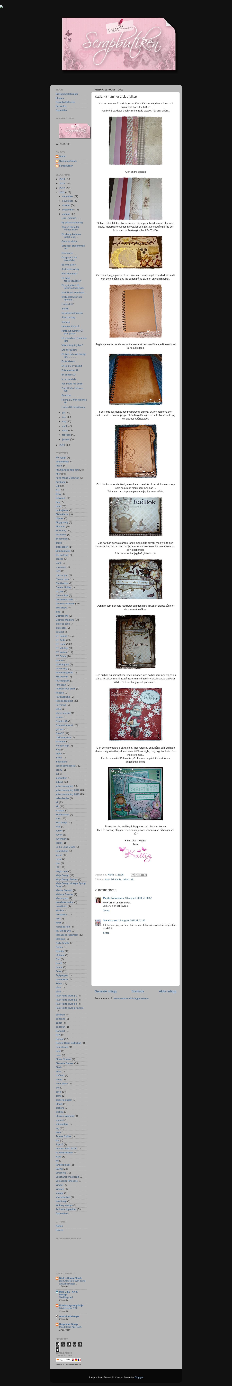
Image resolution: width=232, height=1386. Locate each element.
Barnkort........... (69, 395)
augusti (66, 214)
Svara (106, 910)
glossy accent (63, 713)
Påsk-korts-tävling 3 (66, 1004)
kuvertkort (61, 839)
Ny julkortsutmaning (72, 222)
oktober (66, 205)
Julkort (125, 879)
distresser (61, 628)
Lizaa (58, 859)
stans (58, 1096)
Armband (61, 482)
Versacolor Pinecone (67, 1181)
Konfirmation (62, 814)
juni (64, 417)
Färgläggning (63, 697)
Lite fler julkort (69, 350)
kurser (59, 830)
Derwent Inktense (65, 603)
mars (65, 430)
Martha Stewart (64, 890)
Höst (58, 749)
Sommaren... (68, 253)
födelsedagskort (64, 701)
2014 (62, 179)
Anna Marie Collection (67, 478)
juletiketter (61, 778)
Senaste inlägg (106, 991)
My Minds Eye (63, 931)
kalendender (62, 798)
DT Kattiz (116, 879)
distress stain (63, 624)
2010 (62, 445)
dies (58, 611)
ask (57, 486)
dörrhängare (62, 664)
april (64, 426)
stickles (60, 1112)
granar (59, 717)
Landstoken (62, 851)
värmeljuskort (63, 1197)
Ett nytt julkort (68, 264)
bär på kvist (62, 555)
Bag (58, 502)
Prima (59, 983)
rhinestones (62, 1047)
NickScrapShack (68, 161)
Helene (59, 1230)
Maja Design (62, 875)
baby (58, 494)
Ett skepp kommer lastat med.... (71, 235)
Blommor (60, 526)
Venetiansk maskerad (67, 1177)
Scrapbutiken (66, 166)
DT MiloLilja (62, 648)
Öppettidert (62, 1213)
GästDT (60, 733)
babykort (60, 498)
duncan (60, 660)
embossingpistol (64, 672)
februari (66, 435)
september (68, 209)
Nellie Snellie (62, 943)
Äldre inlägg (167, 991)
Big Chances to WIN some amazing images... (72, 1282)
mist (58, 918)
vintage (60, 1193)
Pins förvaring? (69, 273)
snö (58, 1087)
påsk (58, 991)
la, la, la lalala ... (70, 379)
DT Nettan (61, 652)
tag (57, 1128)
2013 (62, 183)
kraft (58, 826)
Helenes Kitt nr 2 (70, 326)
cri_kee (60, 591)
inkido (59, 757)
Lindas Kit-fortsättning (73, 407)
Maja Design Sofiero (66, 879)
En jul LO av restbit (71, 366)
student (60, 1120)
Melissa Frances (64, 894)
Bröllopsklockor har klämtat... (71, 298)
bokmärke (61, 534)
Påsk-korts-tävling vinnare (70, 1008)
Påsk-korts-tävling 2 (66, 999)
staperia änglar (64, 1100)
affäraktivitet (62, 461)
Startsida (137, 991)
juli (64, 412)
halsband (61, 741)
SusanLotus (110, 920)
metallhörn (61, 906)
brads (59, 543)
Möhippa (60, 939)
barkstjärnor (62, 510)
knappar (60, 810)
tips (57, 1140)
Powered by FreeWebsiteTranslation (68, 1364)
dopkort (60, 632)
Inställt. (65, 308)
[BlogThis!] (136, 875)
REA (58, 1035)
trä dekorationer (64, 1152)
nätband (60, 955)
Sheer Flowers (63, 1059)
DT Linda (61, 644)
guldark (60, 729)
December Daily (64, 599)
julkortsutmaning (64, 786)
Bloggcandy (62, 522)
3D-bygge (61, 457)
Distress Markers (65, 620)
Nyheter (60, 951)
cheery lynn (62, 575)
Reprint (60, 1039)
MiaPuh (60, 910)
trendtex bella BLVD (66, 1148)
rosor (58, 1055)
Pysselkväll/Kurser (65, 102)
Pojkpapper (62, 975)
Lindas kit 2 (67, 304)
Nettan (62, 156)
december (68, 196)
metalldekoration (65, 902)
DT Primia (61, 656)
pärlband (60, 1018)
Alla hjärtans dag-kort (67, 469)
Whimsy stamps (64, 1205)
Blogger (139, 1377)
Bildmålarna (62, 514)
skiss (58, 1071)
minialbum (61, 914)
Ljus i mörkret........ (71, 218)
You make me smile (72, 383)
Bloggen (60, 98)
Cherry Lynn (62, 579)
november (68, 201)
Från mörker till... (70, 370)
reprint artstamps (69, 1316)
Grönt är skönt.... (70, 241)
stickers (60, 1108)
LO (57, 867)
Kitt (57, 806)
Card (58, 563)
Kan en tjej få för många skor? (70, 228)
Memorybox (62, 898)
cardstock (61, 567)
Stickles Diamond (65, 1116)
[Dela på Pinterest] (145, 875)
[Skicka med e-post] (133, 875)
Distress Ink (62, 616)
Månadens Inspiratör (67, 935)
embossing (61, 668)
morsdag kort (63, 926)
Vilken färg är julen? (72, 345)
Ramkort (60, 1031)
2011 (62, 192)
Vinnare (65, 322)
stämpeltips (62, 1124)
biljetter (60, 518)
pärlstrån (60, 1027)
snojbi (59, 1079)
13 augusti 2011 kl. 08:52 (138, 898)
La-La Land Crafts (65, 847)
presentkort (62, 979)
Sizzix (59, 1067)
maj (64, 421)
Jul (57, 774)
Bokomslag (62, 538)
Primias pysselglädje (71, 1305)
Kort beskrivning (70, 269)
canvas (59, 559)
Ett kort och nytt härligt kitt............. (73, 355)
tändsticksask (63, 1165)
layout (59, 855)
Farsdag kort (62, 680)
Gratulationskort (64, 725)
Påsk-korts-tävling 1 (66, 995)
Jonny (59, 770)
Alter (107, 879)
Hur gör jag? (62, 745)
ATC (58, 490)
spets (58, 1092)
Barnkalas (61, 106)
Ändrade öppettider (66, 1209)
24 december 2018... (69, 1308)
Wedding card (66, 1297)
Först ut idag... (69, 317)
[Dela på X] (139, 875)
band (58, 506)
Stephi (59, 1104)
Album (59, 465)
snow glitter (62, 1083)
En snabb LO (68, 374)
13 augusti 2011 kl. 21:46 (131, 920)
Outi (58, 959)
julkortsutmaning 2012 (67, 790)
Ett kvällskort (68, 361)
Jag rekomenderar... (66, 766)
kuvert (59, 834)
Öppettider (61, 110)
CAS (58, 571)
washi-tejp (61, 1201)
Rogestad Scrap (68, 1324)
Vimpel (59, 1185)
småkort (60, 1075)
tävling (59, 1169)
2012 (62, 188)
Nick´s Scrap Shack (70, 1278)
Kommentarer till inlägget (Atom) (131, 998)
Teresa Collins (63, 1136)
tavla (58, 1132)
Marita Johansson (113, 898)
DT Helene (61, 636)
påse (58, 987)
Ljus (58, 863)
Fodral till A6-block (65, 688)
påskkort (60, 1014)
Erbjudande (62, 676)
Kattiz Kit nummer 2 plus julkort (72, 332)
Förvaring (61, 705)
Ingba (59, 753)
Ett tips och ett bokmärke (69, 258)
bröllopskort (62, 547)
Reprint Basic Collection (68, 1043)
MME (58, 922)
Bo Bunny (61, 530)
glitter (59, 709)
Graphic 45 (62, 721)
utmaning (61, 1172)
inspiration (61, 761)
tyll (57, 1160)
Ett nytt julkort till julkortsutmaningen (72, 286)
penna (59, 967)
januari (66, 439)
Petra (58, 971)
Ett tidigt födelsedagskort (71, 279)
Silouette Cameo (65, 1063)
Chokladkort (62, 583)
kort (58, 818)
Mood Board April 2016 (70, 1327)
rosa (58, 1051)
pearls (59, 963)
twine (58, 1156)
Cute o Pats (62, 595)
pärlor (59, 1023)
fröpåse (60, 692)
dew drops (61, 607)
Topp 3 (59, 1144)
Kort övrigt (61, 822)
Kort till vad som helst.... (74, 292)
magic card (62, 871)
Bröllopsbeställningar (67, 94)
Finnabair (61, 685)
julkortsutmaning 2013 (67, 794)
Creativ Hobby (63, 587)
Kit (132, 879)
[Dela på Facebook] (142, 875)
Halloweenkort (63, 737)
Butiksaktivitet (63, 551)
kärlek (59, 843)
